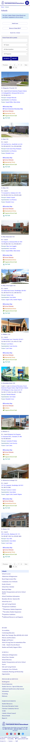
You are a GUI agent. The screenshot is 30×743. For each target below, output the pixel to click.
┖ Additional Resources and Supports (12, 617)
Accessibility (5, 630)
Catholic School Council (9, 713)
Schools (4, 571)
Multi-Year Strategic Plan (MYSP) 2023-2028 (15, 635)
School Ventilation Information (11, 596)
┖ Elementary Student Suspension (12, 609)
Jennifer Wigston (17, 299)
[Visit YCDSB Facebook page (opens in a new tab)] (12, 733)
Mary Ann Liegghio (11, 246)
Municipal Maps (6, 589)
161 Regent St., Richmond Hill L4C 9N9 (11, 241)
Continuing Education (8, 633)
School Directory (7, 659)
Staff (16, 741)
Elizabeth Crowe (10, 153)
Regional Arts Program (14, 434)
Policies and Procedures (9, 637)
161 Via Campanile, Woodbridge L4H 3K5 (12, 485)
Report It (4, 718)
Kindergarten (6, 681)
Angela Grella (9, 299)
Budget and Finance (7, 640)
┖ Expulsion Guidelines (8, 614)
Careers (10, 741)
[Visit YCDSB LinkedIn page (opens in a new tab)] (23, 733)
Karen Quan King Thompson (13, 148)
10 (13, 67)
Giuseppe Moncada (11, 97)
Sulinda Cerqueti (10, 197)
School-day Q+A (7, 601)
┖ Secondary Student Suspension (11, 612)
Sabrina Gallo (9, 295)
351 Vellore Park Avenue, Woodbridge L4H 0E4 (13, 290)
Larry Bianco (9, 344)
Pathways (4, 696)
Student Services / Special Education (12, 686)
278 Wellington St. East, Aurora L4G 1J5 (11, 390)
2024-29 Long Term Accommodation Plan (14, 642)
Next (26, 65)
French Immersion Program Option (17, 91)
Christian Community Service (10, 708)
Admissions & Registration (9, 576)
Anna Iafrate (12, 248)
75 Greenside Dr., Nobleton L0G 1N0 (11, 193)
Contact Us (3, 741)
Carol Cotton (9, 348)
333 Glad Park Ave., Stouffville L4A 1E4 (11, 144)
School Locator (6, 574)
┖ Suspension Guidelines (9, 606)
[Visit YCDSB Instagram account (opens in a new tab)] (16, 733)
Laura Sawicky (13, 346)
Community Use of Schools (9, 581)
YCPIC (4, 711)
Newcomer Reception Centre (10, 706)
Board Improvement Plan (9, 579)
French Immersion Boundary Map (13, 109)
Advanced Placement (17, 386)
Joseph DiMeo (9, 102)
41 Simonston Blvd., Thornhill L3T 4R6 (11, 436)
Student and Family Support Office (12, 647)
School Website (9, 111)
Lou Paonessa (13, 100)
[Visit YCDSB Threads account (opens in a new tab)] (20, 733)
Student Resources (7, 703)
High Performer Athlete (22, 388)
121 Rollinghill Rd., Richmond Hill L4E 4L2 (12, 93)
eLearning (5, 693)
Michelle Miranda (10, 394)
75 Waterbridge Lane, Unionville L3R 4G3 (12, 339)
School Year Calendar (8, 587)
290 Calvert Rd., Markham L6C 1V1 (10, 534)
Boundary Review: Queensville (11, 599)
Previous (5, 65)
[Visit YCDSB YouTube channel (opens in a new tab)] (8, 733)
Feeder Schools (6, 584)
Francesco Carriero (11, 490)
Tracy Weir (9, 538)
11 (16, 67)
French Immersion (7, 684)
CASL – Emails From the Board (11, 645)
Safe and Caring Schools (9, 604)
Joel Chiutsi (12, 396)
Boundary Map (8, 106)
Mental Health (6, 715)
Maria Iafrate (17, 102)
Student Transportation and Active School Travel (14, 593)
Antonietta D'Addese (11, 441)
